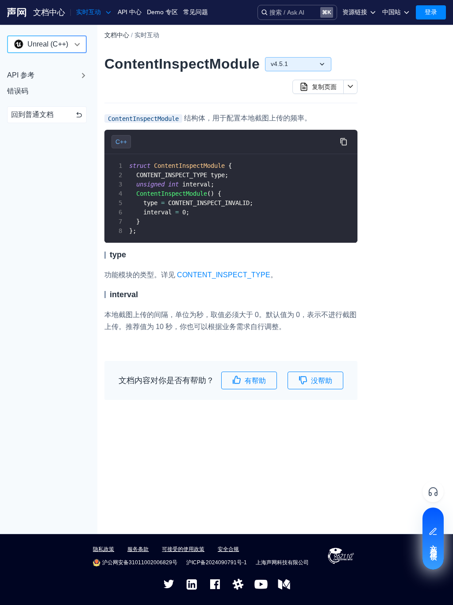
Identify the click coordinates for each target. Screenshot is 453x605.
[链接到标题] (130, 254)
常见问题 (195, 12)
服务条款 (138, 549)
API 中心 (130, 12)
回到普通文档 (32, 114)
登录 (431, 12)
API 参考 (21, 75)
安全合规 (228, 549)
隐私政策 (103, 549)
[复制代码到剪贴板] (343, 142)
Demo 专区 (162, 12)
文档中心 (49, 12)
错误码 (17, 91)
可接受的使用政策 (183, 549)
